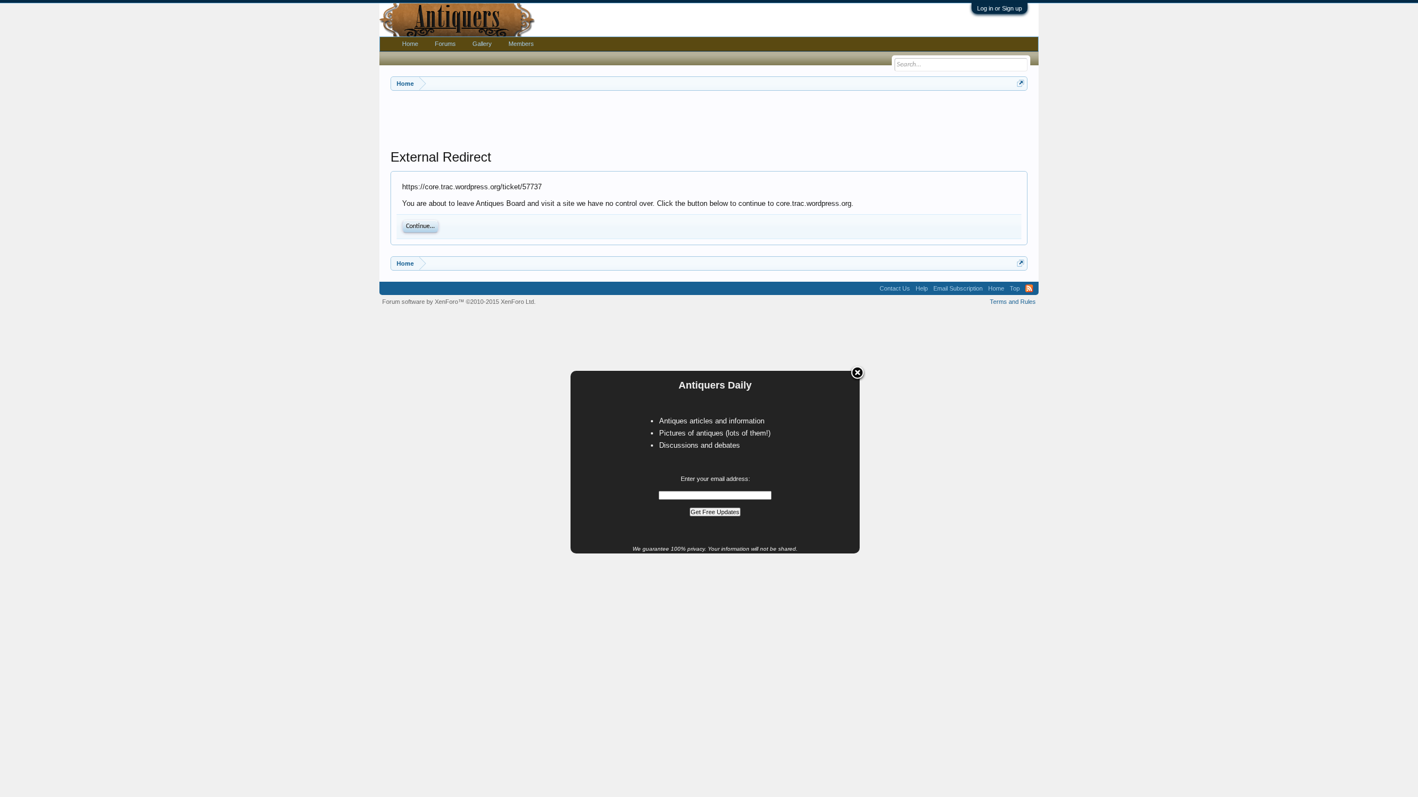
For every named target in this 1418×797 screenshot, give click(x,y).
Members (521, 43)
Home (410, 43)
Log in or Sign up (999, 8)
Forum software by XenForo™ (459, 301)
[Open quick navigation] (1020, 83)
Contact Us (895, 288)
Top (1015, 288)
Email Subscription (958, 288)
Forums (445, 43)
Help (922, 288)
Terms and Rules (1013, 301)
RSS (1029, 288)
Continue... (420, 226)
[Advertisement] (709, 121)
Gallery (482, 43)
